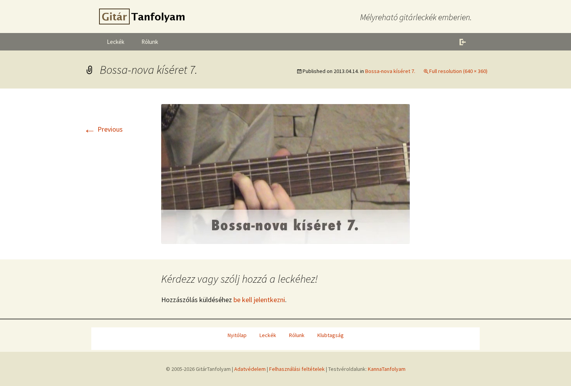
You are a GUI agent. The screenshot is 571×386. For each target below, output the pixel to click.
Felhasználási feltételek (297, 368)
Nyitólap (237, 335)
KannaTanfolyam (387, 368)
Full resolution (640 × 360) (458, 71)
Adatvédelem (250, 368)
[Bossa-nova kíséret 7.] (285, 173)
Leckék (115, 41)
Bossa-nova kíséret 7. (390, 71)
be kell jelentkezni (259, 299)
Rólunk (149, 41)
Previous (103, 129)
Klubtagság (330, 335)
